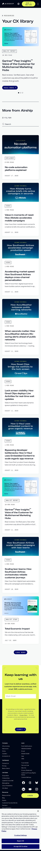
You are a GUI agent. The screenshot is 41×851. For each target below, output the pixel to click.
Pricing (4, 766)
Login (30, 795)
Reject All (20, 841)
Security (23, 768)
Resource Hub (6, 795)
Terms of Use (25, 765)
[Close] (38, 811)
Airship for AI (6, 756)
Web (22, 758)
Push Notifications (26, 746)
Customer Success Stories (9, 803)
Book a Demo (6, 768)
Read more (9, 88)
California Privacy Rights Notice (28, 774)
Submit (20, 729)
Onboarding (5, 778)
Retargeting (5, 783)
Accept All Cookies (20, 846)
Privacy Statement (26, 770)
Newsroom (5, 748)
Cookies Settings (26, 777)
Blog (3, 798)
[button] (3, 124)
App (22, 756)
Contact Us (5, 763)
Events (4, 800)
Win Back (5, 788)
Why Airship (6, 746)
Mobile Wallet (25, 753)
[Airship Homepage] (8, 4)
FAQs (4, 751)
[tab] (18, 92)
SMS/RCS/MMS (26, 748)
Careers (4, 753)
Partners (4, 805)
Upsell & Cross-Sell (7, 780)
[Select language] (18, 3)
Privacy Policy (24, 715)
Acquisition (5, 775)
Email (23, 751)
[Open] (38, 4)
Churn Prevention (7, 785)
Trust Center (25, 763)
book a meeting (28, 4)
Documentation (6, 808)
